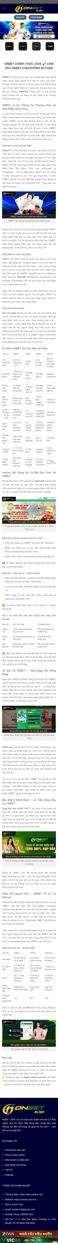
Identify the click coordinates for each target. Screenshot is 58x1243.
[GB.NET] (29, 8)
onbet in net (37, 1194)
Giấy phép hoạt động (15, 1165)
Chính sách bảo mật (15, 1150)
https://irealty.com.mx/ (25, 1199)
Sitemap (9, 1175)
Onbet (5, 1119)
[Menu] (3, 8)
